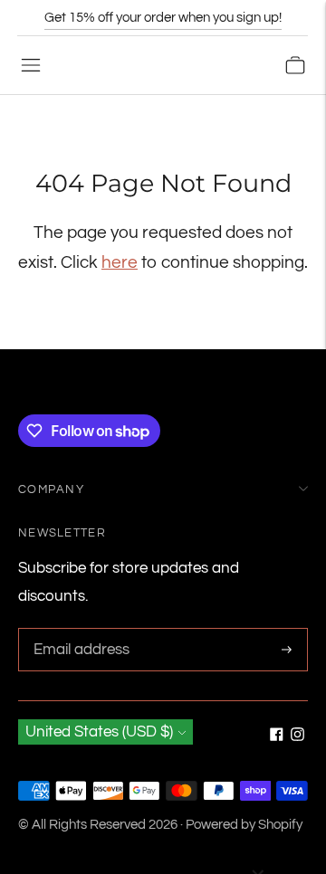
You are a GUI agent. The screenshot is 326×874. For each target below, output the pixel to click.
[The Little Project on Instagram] (297, 736)
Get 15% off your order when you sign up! (163, 17)
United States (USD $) (99, 732)
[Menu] (30, 65)
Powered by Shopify (244, 824)
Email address (78, 630)
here (119, 262)
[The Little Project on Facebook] (276, 736)
